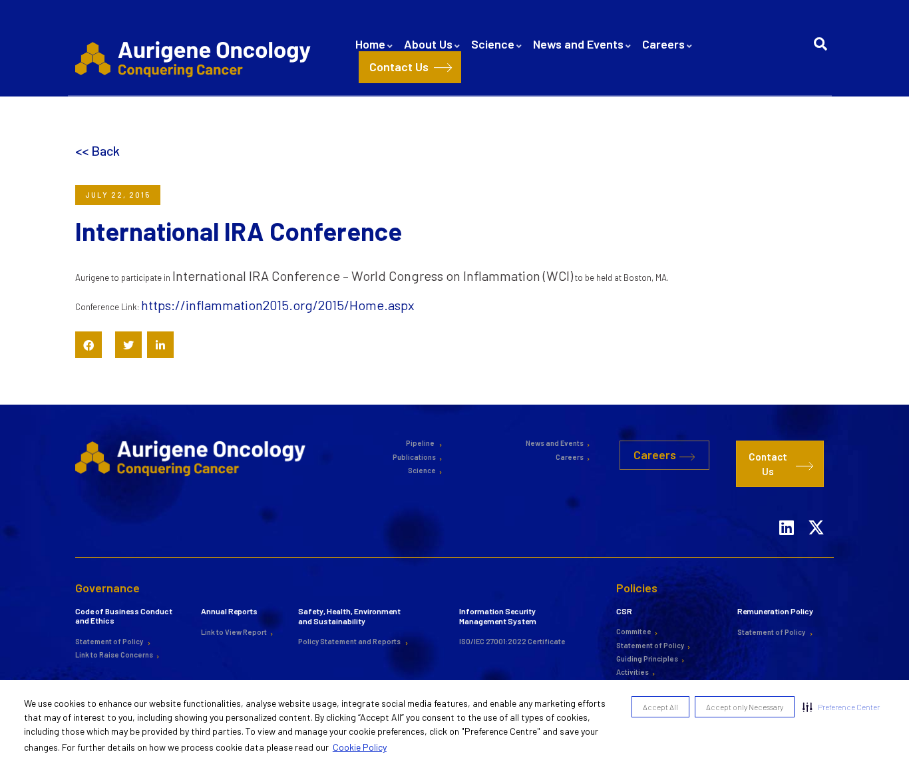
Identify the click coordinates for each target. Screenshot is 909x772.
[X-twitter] (816, 509)
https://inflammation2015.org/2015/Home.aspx (278, 305)
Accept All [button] (660, 706)
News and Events (578, 44)
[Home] (195, 58)
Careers (663, 44)
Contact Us (399, 66)
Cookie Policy (360, 747)
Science (492, 44)
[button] (841, 706)
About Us (428, 44)
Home (370, 44)
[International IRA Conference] (88, 344)
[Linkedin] (786, 509)
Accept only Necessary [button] (744, 706)
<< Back (97, 150)
